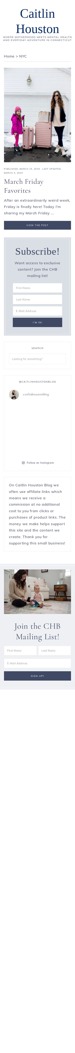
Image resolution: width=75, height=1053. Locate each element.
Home (9, 56)
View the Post (37, 225)
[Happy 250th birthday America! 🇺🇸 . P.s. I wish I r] (23, 446)
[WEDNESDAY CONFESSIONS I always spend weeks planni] (52, 412)
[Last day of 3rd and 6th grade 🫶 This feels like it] (52, 446)
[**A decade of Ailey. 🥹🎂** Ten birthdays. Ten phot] (23, 412)
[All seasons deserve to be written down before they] (52, 429)
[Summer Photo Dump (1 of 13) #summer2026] (23, 429)
